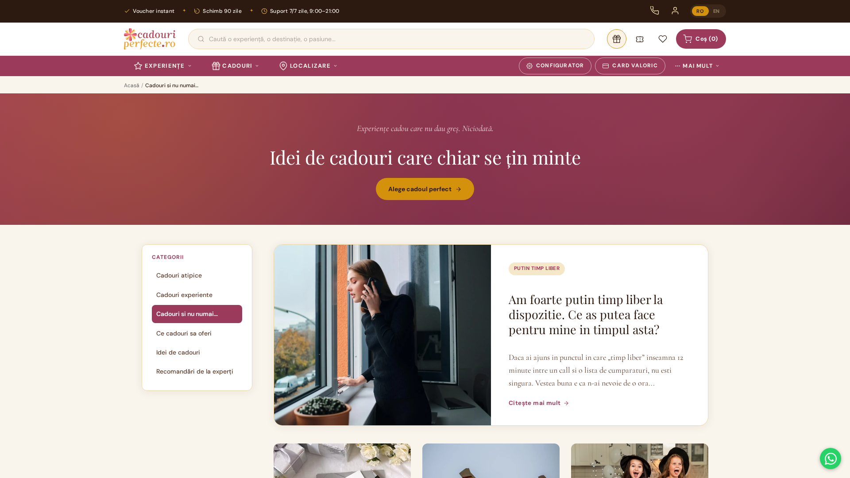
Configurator (560, 65)
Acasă (131, 85)
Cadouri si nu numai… (187, 314)
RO (700, 11)
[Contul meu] (675, 11)
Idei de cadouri (178, 352)
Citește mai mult (534, 403)
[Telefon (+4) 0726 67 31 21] (655, 11)
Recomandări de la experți (194, 371)
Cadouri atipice (179, 275)
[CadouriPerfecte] (150, 39)
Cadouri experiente (184, 295)
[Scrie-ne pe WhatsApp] (830, 458)
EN (716, 11)
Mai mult (694, 65)
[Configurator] (616, 39)
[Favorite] (662, 39)
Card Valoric (634, 65)
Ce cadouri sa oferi (184, 333)
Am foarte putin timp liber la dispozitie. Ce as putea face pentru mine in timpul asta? (586, 314)
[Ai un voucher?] (639, 39)
